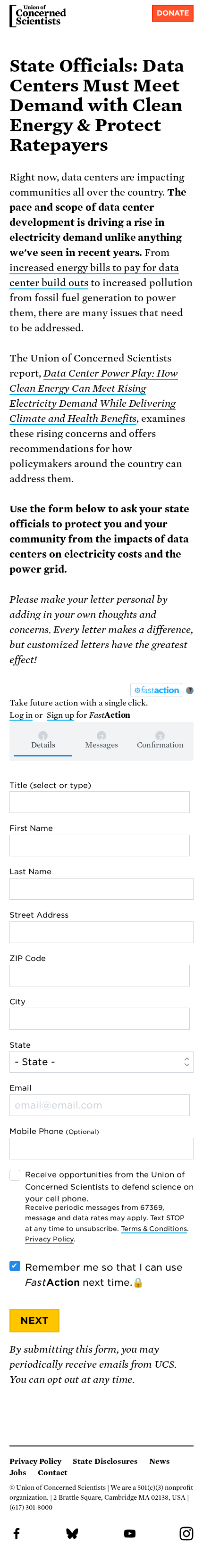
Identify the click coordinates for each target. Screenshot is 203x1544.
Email (20, 1088)
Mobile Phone (54, 1131)
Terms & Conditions (154, 1228)
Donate (173, 13)
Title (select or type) (50, 785)
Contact (53, 1473)
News (159, 1461)
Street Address (38, 915)
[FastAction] (156, 690)
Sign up (60, 715)
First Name (31, 828)
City (17, 1001)
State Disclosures (105, 1461)
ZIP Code (27, 958)
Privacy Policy (49, 1239)
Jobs (17, 1473)
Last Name (30, 871)
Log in (21, 715)
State (20, 1045)
